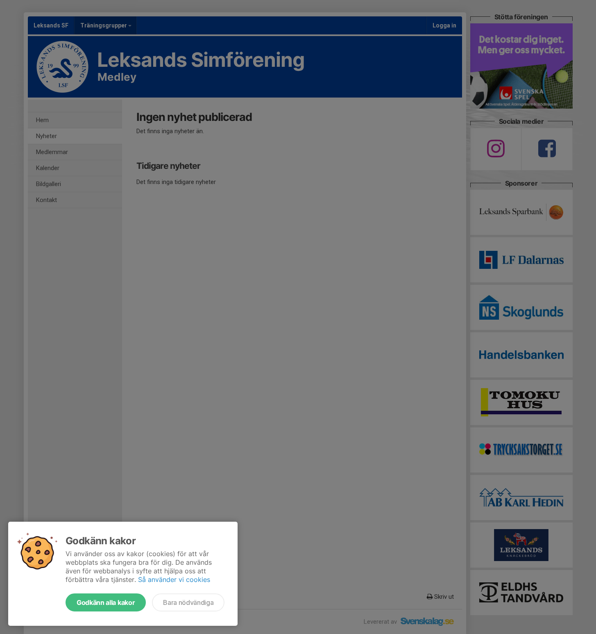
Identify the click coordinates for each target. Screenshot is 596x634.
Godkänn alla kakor (106, 602)
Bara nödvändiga (188, 602)
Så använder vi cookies (174, 579)
